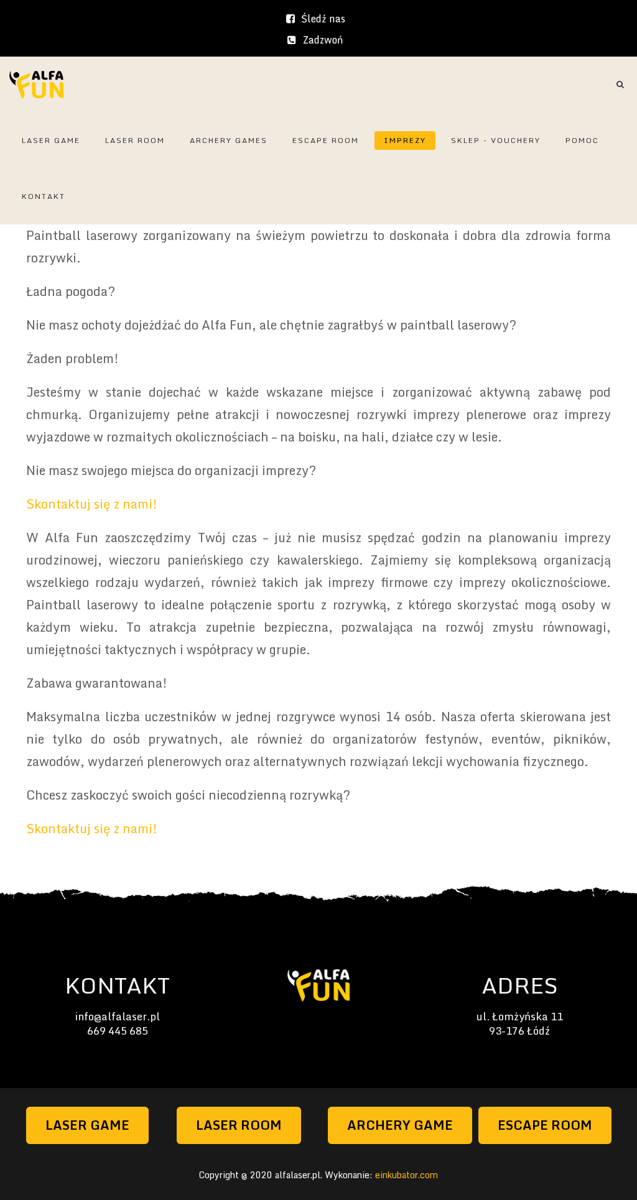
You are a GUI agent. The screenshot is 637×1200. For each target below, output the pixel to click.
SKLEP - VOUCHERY (496, 140)
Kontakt (43, 196)
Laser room (135, 140)
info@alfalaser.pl (117, 1016)
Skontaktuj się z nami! (91, 504)
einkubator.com (406, 1175)
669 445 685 (117, 1030)
